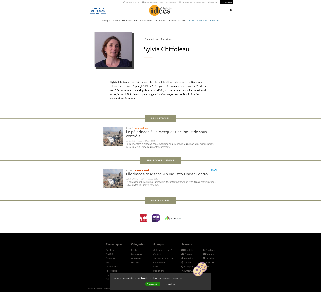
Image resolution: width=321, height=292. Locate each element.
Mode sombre (201, 2)
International (146, 20)
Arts (136, 20)
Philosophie (160, 20)
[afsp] (156, 218)
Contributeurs (151, 39)
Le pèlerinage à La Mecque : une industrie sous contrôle (166, 133)
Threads (187, 262)
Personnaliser (169, 284)
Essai (128, 128)
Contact (157, 254)
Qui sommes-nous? (169, 2)
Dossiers (135, 262)
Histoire (172, 20)
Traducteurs (166, 39)
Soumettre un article (132, 2)
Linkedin (209, 258)
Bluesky (188, 254)
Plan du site (158, 270)
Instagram (188, 266)
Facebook (210, 250)
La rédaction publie (150, 2)
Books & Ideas (226, 2)
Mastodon (188, 258)
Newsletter (189, 250)
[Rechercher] (231, 10)
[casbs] (143, 218)
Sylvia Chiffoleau (135, 140)
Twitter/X (188, 270)
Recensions (202, 20)
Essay (129, 170)
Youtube (210, 254)
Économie (127, 20)
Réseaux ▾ (213, 2)
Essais (191, 20)
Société (116, 20)
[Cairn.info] (173, 218)
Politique (106, 20)
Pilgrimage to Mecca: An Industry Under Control (167, 173)
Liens (155, 266)
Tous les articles (186, 2)
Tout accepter (152, 284)
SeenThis (209, 262)
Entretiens (214, 20)
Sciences (182, 20)
